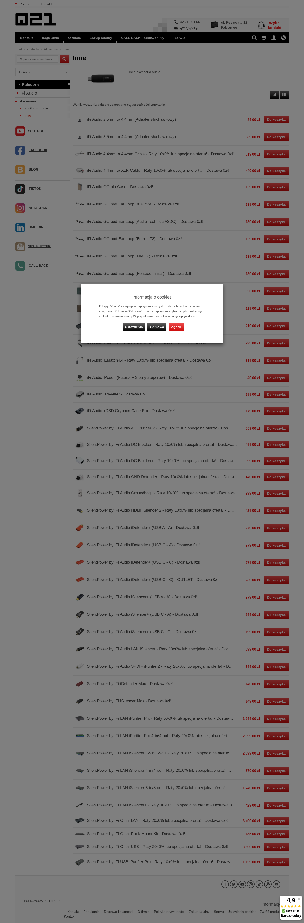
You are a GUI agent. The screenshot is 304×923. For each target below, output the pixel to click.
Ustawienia (134, 327)
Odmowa (157, 327)
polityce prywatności (184, 316)
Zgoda (176, 327)
